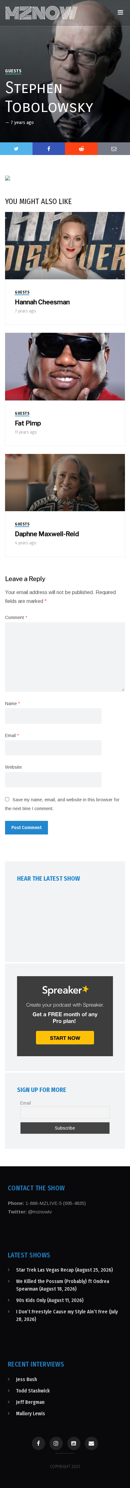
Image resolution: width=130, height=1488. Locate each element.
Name (12, 703)
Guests (13, 71)
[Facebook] (38, 1443)
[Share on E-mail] (114, 148)
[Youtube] (73, 1443)
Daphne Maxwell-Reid (47, 534)
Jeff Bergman (30, 1402)
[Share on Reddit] (81, 148)
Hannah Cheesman (42, 302)
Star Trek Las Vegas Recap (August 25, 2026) (64, 1270)
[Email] (91, 1443)
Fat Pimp (28, 423)
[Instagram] (56, 1443)
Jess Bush (26, 1379)
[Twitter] (16, 148)
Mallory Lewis (30, 1413)
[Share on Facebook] (48, 148)
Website (13, 767)
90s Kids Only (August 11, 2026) (50, 1300)
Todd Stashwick (33, 1391)
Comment (16, 617)
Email (12, 735)
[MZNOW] (41, 13)
